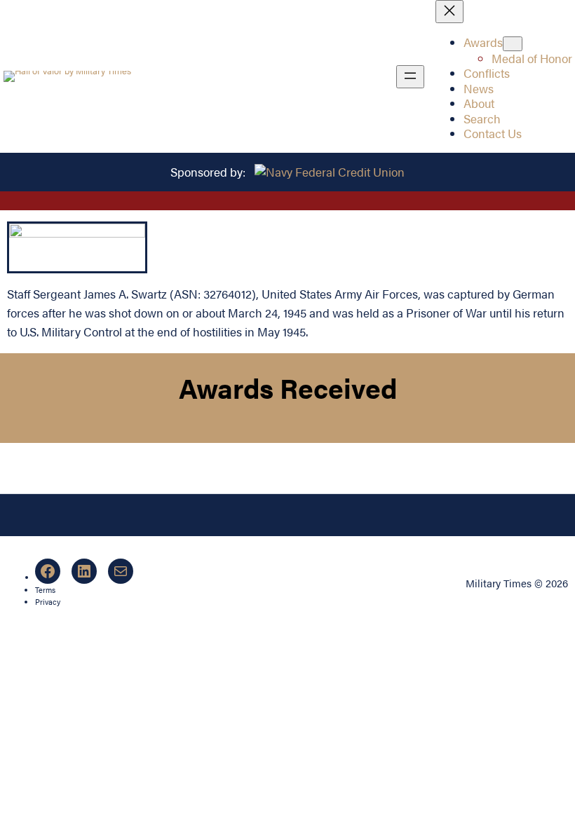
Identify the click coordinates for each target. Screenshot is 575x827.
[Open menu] (410, 76)
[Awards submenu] (512, 43)
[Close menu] (449, 11)
